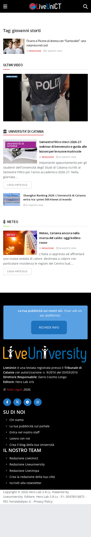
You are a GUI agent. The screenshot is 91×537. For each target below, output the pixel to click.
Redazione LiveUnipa (24, 471)
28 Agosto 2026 (67, 248)
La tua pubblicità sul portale (30, 426)
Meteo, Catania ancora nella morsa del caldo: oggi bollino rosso (60, 238)
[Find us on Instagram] (38, 402)
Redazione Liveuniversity (27, 464)
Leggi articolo (19, 184)
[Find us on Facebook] (7, 402)
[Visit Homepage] (45, 6)
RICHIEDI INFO (49, 327)
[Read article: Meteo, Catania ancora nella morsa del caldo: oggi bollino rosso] (20, 243)
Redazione (35, 50)
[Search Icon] (85, 6)
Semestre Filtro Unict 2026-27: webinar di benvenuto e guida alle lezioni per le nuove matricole (63, 146)
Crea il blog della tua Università (32, 445)
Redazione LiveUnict (24, 458)
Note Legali (14, 389)
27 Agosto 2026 (34, 205)
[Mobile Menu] (5, 6)
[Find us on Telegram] (27, 402)
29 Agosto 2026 (67, 157)
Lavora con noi (20, 438)
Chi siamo (16, 420)
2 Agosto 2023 (54, 50)
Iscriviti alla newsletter (25, 483)
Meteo (11, 234)
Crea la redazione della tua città (32, 477)
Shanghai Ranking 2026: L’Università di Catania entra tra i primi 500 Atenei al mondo (54, 197)
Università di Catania (15, 144)
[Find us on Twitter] (17, 402)
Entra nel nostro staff (24, 432)
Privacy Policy (43, 501)
